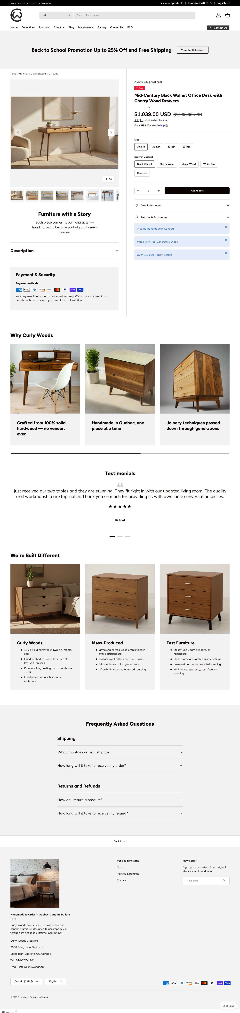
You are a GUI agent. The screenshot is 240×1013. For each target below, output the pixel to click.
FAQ (130, 27)
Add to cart (197, 190)
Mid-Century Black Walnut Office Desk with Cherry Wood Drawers (38, 74)
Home (14, 27)
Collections (28, 27)
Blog (71, 27)
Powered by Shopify (39, 997)
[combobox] (117, 15)
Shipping (138, 120)
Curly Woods (141, 82)
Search (121, 867)
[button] (227, 15)
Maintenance (86, 27)
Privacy (121, 880)
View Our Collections (192, 50)
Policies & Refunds (128, 873)
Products (44, 27)
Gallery (101, 27)
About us (59, 27)
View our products (171, 3)
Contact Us (116, 27)
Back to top (120, 841)
